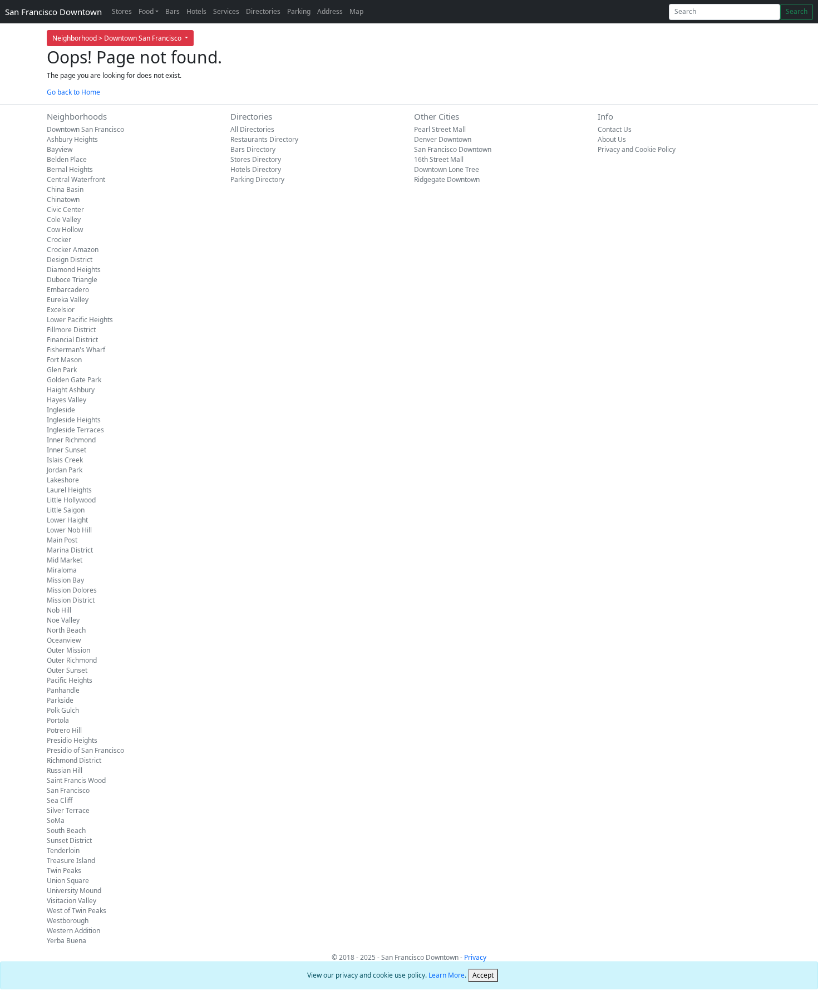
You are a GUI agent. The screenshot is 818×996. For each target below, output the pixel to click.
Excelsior (61, 309)
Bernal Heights (70, 169)
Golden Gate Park (74, 379)
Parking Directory (257, 179)
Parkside (60, 700)
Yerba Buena (66, 940)
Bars (172, 11)
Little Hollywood (71, 500)
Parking (299, 11)
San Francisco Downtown (53, 11)
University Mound (74, 890)
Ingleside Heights (74, 420)
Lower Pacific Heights (80, 319)
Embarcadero (68, 289)
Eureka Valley (67, 299)
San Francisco (68, 790)
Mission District (71, 600)
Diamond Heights (74, 269)
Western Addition (73, 930)
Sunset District (69, 840)
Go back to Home (73, 92)
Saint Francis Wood (76, 780)
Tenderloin (63, 850)
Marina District (70, 550)
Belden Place (67, 159)
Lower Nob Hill (69, 530)
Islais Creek (65, 460)
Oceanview (64, 640)
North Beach (66, 630)
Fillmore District (71, 329)
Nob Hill (59, 610)
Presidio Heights (72, 740)
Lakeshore (63, 480)
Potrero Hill (64, 730)
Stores (122, 11)
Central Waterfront (76, 179)
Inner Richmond (71, 440)
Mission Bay (65, 580)
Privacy (475, 957)
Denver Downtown (442, 139)
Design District (69, 259)
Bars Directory (252, 149)
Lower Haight (67, 520)
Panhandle (63, 690)
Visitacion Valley (71, 900)
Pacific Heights (69, 680)
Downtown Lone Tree (446, 169)
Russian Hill (64, 770)
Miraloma (62, 570)
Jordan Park (64, 470)
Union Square (68, 880)
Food (146, 11)
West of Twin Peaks (76, 910)
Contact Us (615, 129)
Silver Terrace (68, 810)
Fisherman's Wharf (76, 349)
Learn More (446, 975)
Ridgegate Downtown (447, 179)
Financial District (72, 339)
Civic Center (65, 209)
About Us (612, 139)
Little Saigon (66, 510)
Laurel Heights (69, 490)
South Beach (66, 830)
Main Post (62, 540)
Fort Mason (64, 359)
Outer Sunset (67, 670)
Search (796, 11)
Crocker (59, 239)
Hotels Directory (255, 169)
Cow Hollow (65, 229)
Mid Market (64, 560)
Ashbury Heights (72, 139)
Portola (58, 720)
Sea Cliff (59, 800)
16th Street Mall (439, 159)
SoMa (56, 820)
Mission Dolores (72, 590)
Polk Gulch (63, 710)
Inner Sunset (66, 450)
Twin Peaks (64, 870)
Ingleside (61, 410)
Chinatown (63, 199)
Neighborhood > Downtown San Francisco (117, 38)
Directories (263, 11)
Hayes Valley (66, 400)
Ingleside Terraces (75, 430)
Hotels (196, 11)
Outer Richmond (72, 660)
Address (330, 11)
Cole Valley (64, 219)
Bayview (59, 149)
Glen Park (62, 369)
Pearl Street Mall (440, 129)
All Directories (252, 129)
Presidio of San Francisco (85, 750)
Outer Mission (68, 650)
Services (226, 11)
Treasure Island (71, 860)
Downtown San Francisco (85, 129)
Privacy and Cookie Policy (637, 149)
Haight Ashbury (71, 390)
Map (356, 11)
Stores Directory (255, 159)
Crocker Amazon (72, 249)
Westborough (67, 920)
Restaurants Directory (264, 139)
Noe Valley (63, 620)
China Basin (65, 189)
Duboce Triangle (72, 279)
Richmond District (74, 760)
